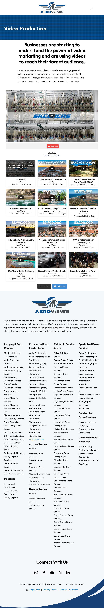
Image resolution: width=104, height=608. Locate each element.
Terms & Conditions (68, 589)
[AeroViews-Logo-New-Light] (52, 3)
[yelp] (60, 572)
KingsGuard (34, 589)
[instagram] (36, 572)
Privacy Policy (49, 589)
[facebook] (44, 572)
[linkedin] (68, 572)
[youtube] (52, 572)
